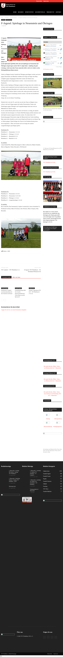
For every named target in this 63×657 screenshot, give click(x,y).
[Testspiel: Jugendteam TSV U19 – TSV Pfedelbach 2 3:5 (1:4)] (35, 285)
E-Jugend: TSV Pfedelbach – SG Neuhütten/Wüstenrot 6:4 (32, 270)
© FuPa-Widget (59, 66)
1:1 (58, 57)
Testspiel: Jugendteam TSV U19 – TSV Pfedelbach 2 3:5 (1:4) (35, 292)
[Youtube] (60, 1)
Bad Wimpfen (48, 50)
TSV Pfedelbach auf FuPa (48, 69)
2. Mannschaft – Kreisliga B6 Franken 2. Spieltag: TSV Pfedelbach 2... (14, 472)
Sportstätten (29, 12)
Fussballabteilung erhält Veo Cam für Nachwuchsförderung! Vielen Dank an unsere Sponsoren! (20, 293)
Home (15, 12)
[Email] (24, 32)
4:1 (60, 53)
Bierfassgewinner (12, 486)
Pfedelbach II (54, 53)
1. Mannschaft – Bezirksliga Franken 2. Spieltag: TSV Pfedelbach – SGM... (14, 480)
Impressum (46, 1)
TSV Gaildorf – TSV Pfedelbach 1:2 (10, 270)
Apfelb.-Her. (47, 53)
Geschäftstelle (40, 12)
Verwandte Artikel (6, 277)
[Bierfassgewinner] (4, 488)
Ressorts (21, 12)
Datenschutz (39, 1)
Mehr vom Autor (16, 277)
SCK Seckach (53, 46)
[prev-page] (2, 300)
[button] (60, 5)
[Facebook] (52, 1)
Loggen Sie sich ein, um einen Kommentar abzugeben (13, 309)
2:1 (60, 45)
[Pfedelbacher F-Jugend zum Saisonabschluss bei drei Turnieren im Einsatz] (7, 285)
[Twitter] (58, 1)
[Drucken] (28, 32)
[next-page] (5, 300)
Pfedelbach (47, 46)
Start (2, 17)
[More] (31, 32)
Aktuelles (6, 17)
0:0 (58, 49)
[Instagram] (55, 1)
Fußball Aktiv (31, 288)
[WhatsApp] (20, 32)
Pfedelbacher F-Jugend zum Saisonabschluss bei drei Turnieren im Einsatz (6, 292)
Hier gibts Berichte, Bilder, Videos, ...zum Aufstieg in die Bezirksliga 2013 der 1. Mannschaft (52, 393)
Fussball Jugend (13, 17)
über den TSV (50, 12)
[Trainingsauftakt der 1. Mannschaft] (25, 491)
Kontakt (58, 12)
